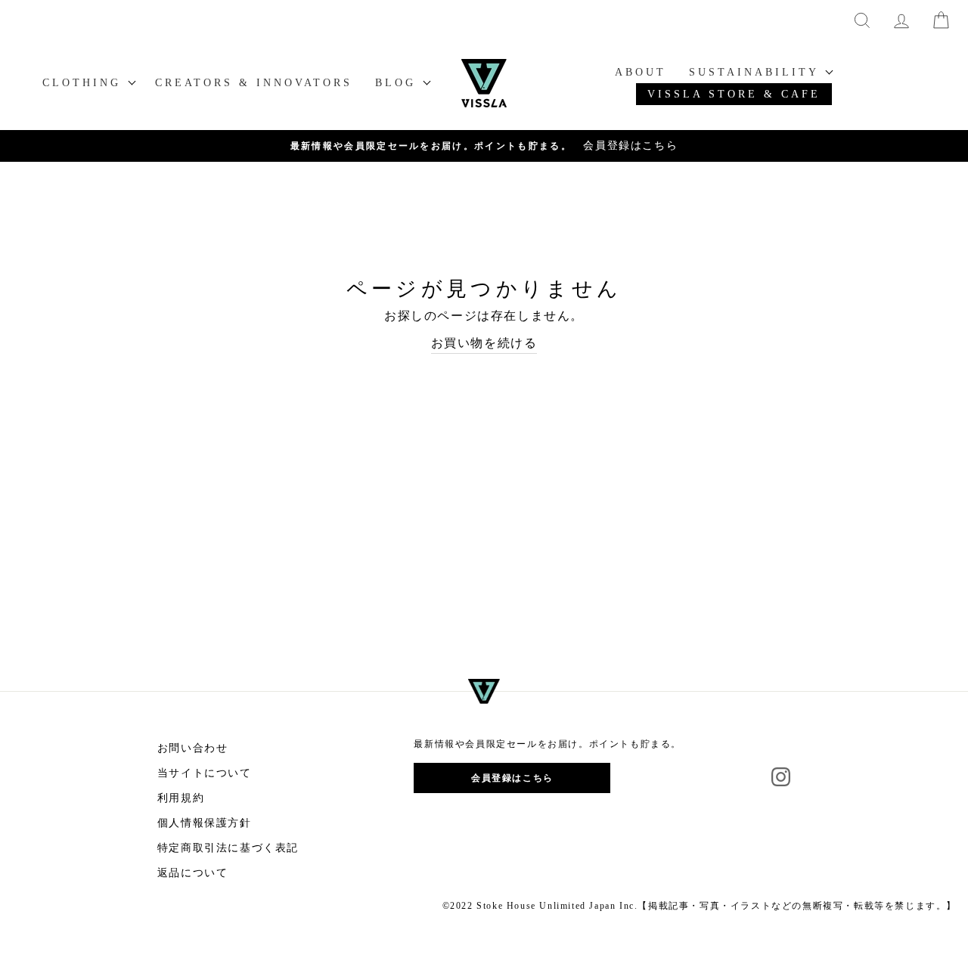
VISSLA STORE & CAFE (734, 94)
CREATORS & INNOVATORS (253, 82)
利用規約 (180, 798)
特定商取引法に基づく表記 (228, 848)
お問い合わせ (192, 748)
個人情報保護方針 (204, 823)
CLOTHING (84, 82)
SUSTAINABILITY (756, 72)
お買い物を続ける (484, 342)
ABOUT (640, 72)
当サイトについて (204, 773)
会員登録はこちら (512, 778)
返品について (192, 873)
